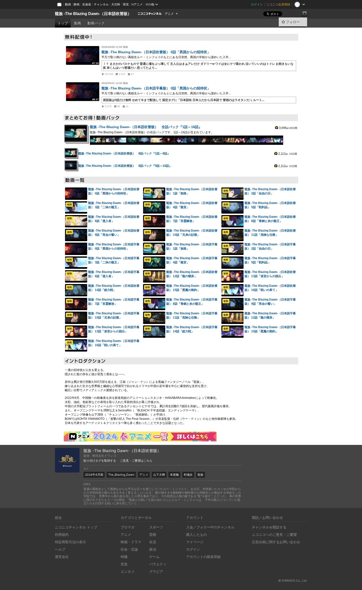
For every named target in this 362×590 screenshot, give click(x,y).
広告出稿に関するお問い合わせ (276, 542)
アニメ (169, 14)
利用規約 (62, 534)
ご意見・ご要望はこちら (136, 460)
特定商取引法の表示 (70, 542)
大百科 (115, 4)
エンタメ (127, 571)
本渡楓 (174, 474)
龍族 (200, 474)
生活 (152, 542)
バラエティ (157, 564)
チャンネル (101, 4)
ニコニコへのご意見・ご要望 (274, 534)
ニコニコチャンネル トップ (76, 527)
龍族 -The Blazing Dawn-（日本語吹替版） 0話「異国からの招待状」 (156, 52)
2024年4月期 (94, 474)
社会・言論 (129, 549)
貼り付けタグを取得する (99, 460)
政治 (152, 549)
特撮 (124, 557)
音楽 (124, 564)
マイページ (194, 542)
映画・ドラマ (131, 542)
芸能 (152, 534)
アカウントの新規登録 (203, 557)
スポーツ (156, 527)
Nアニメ (137, 4)
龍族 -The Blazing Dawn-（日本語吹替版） (93, 14)
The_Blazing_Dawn (121, 474)
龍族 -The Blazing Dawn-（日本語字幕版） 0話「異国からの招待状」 (156, 88)
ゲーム (154, 557)
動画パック (96, 23)
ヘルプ (60, 549)
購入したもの (196, 534)
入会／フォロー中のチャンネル (210, 527)
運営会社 (62, 557)
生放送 (86, 4)
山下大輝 (159, 474)
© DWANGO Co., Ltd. (292, 580)
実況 (126, 4)
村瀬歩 (188, 474)
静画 (77, 4)
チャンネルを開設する (269, 527)
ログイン (257, 4)
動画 (68, 4)
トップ (63, 23)
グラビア (156, 571)
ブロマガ (127, 527)
